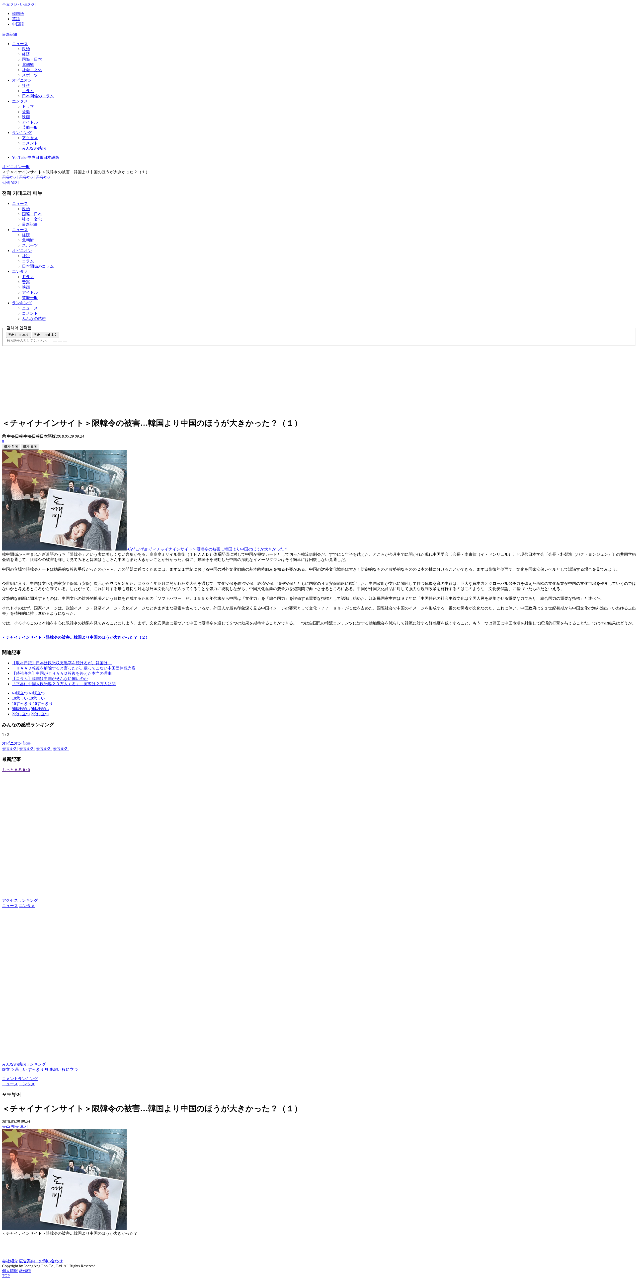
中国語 (18, 24)
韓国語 (18, 13)
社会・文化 (32, 70)
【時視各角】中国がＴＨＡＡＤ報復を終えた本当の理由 (62, 673)
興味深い (53, 1069)
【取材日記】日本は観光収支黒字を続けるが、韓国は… (62, 663)
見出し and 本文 (45, 335)
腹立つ (8, 1069)
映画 (26, 117)
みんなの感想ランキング (24, 1064)
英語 (16, 19)
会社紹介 (10, 1261)
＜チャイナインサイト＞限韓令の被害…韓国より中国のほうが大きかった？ (220, 549)
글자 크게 (30, 446)
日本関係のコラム (38, 96)
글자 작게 (11, 446)
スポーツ (30, 75)
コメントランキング (20, 1079)
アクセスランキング (20, 900)
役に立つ (70, 1069)
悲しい (21, 1069)
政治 (26, 49)
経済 (26, 54)
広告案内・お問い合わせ (41, 1261)
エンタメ (20, 101)
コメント (30, 143)
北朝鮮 (28, 64)
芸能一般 (30, 127)
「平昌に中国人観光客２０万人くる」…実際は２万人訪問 (64, 684)
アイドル (30, 122)
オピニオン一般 (16, 167)
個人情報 (10, 1271)
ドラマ (28, 106)
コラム (28, 91)
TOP (6, 1276)
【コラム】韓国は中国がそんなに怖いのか (50, 678)
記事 (16, 743)
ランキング (22, 132)
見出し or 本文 (18, 335)
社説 (26, 85)
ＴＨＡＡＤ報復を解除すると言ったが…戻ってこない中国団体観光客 (74, 668)
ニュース (20, 44)
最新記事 (10, 34)
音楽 (26, 112)
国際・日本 (32, 59)
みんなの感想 (34, 148)
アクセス (30, 138)
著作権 (25, 1271)
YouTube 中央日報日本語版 (35, 157)
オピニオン (22, 80)
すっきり (36, 1069)
